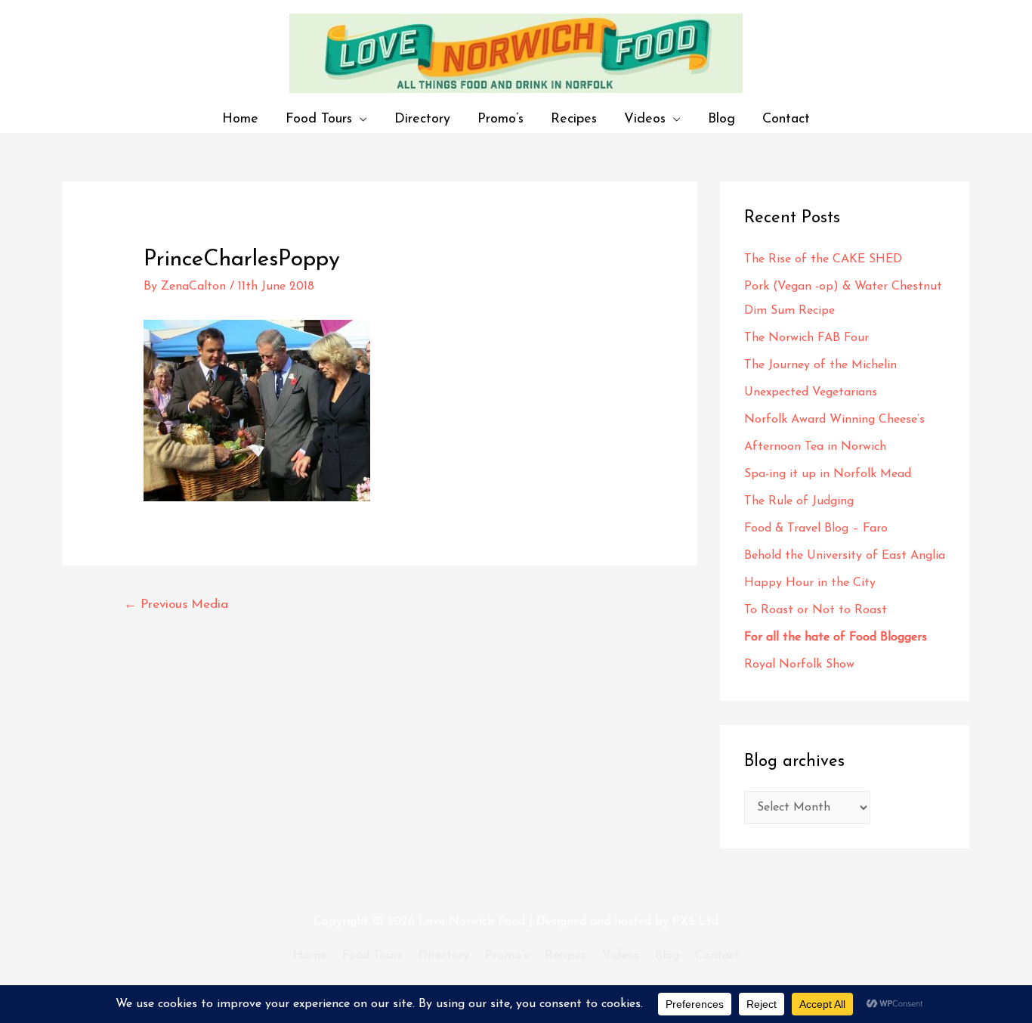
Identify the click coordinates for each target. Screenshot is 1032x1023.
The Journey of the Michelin (820, 365)
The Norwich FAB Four (808, 338)
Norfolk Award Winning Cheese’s (834, 420)
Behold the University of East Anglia (844, 556)
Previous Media (176, 604)
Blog (721, 119)
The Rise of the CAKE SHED (823, 259)
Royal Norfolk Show (799, 665)
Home (240, 119)
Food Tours (319, 119)
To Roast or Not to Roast (815, 610)
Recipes (574, 119)
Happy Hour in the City (813, 583)
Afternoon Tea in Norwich (815, 447)
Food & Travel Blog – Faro (816, 528)
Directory (422, 119)
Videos (645, 119)
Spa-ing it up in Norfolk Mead (827, 474)
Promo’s (500, 119)
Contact (786, 119)
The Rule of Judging (800, 501)
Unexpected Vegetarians (812, 392)
